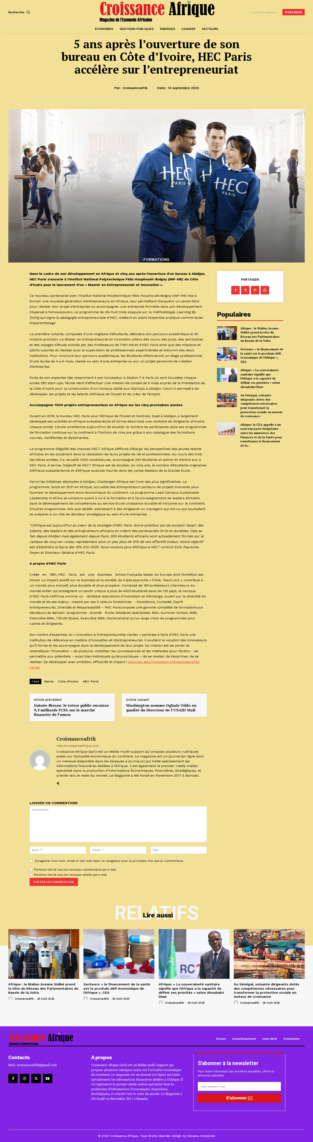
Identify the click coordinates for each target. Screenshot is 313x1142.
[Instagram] (24, 1078)
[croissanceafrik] (40, 760)
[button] (20, 12)
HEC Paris (91, 681)
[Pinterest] (255, 290)
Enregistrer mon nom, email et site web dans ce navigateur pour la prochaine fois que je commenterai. (109, 860)
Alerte (48, 681)
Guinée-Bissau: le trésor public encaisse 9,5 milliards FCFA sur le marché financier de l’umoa (71, 710)
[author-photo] (11, 998)
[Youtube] (47, 1078)
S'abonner (237, 1097)
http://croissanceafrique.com (77, 745)
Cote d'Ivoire (68, 681)
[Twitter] (245, 290)
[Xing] (58, 782)
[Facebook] (235, 290)
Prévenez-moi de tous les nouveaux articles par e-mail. (70, 874)
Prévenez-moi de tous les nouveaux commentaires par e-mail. (75, 869)
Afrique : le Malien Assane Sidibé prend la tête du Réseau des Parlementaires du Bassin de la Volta (260, 334)
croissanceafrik (135, 88)
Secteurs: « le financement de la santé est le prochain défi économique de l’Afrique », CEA (261, 355)
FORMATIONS (156, 259)
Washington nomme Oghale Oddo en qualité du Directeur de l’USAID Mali (161, 707)
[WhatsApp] (265, 290)
